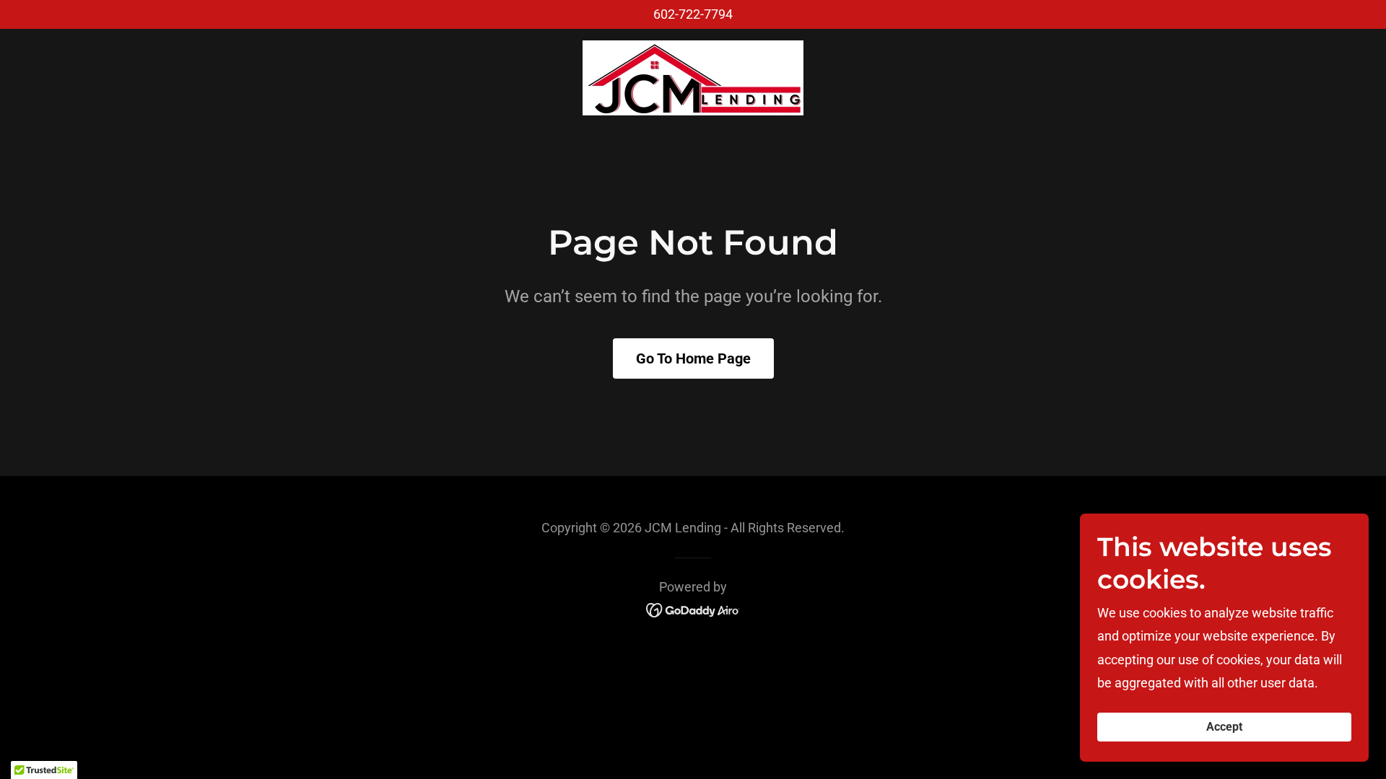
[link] (693, 76)
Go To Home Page (693, 358)
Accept (1224, 727)
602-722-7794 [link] (693, 14)
